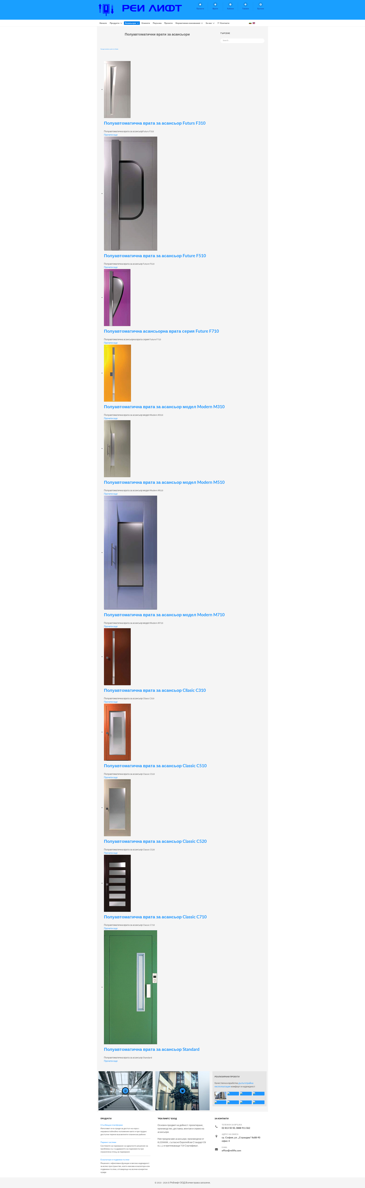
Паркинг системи (108, 1142)
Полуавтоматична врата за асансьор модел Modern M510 (164, 482)
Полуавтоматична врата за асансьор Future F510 (155, 255)
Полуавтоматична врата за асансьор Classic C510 (155, 765)
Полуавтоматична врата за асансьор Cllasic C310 (155, 690)
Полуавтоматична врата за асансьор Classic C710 (155, 916)
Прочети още (111, 135)
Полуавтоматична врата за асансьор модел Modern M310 (164, 406)
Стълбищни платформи (112, 1125)
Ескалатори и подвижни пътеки (115, 1159)
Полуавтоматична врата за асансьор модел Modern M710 (164, 614)
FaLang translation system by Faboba (109, 49)
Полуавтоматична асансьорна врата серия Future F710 (161, 331)
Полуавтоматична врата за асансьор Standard (151, 1049)
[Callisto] (142, 9)
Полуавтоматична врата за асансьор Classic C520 (155, 841)
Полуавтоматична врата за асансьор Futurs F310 (154, 122)
